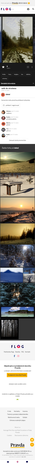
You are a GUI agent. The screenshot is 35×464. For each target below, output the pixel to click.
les (22, 74)
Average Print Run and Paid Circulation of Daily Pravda (17, 431)
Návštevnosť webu (14, 417)
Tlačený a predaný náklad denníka (17, 414)
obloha (28, 74)
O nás (9, 411)
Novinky (17, 352)
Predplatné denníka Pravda (17, 375)
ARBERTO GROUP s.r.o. (21, 453)
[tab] (17, 82)
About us (17, 427)
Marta (8, 123)
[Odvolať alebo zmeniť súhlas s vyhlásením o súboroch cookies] (32, 440)
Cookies (9, 435)
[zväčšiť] (28, 67)
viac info (23, 457)
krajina (16, 74)
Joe (7, 129)
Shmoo (8, 111)
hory (9, 74)
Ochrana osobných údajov (17, 420)
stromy (4, 78)
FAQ (22, 352)
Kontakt (27, 352)
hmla (3, 74)
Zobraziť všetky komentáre (17, 140)
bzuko (8, 117)
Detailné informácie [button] (8, 83)
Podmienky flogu (9, 352)
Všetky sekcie (23, 3)
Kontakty (17, 411)
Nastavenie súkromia (21, 435)
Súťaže (25, 417)
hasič (8, 134)
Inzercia (25, 411)
